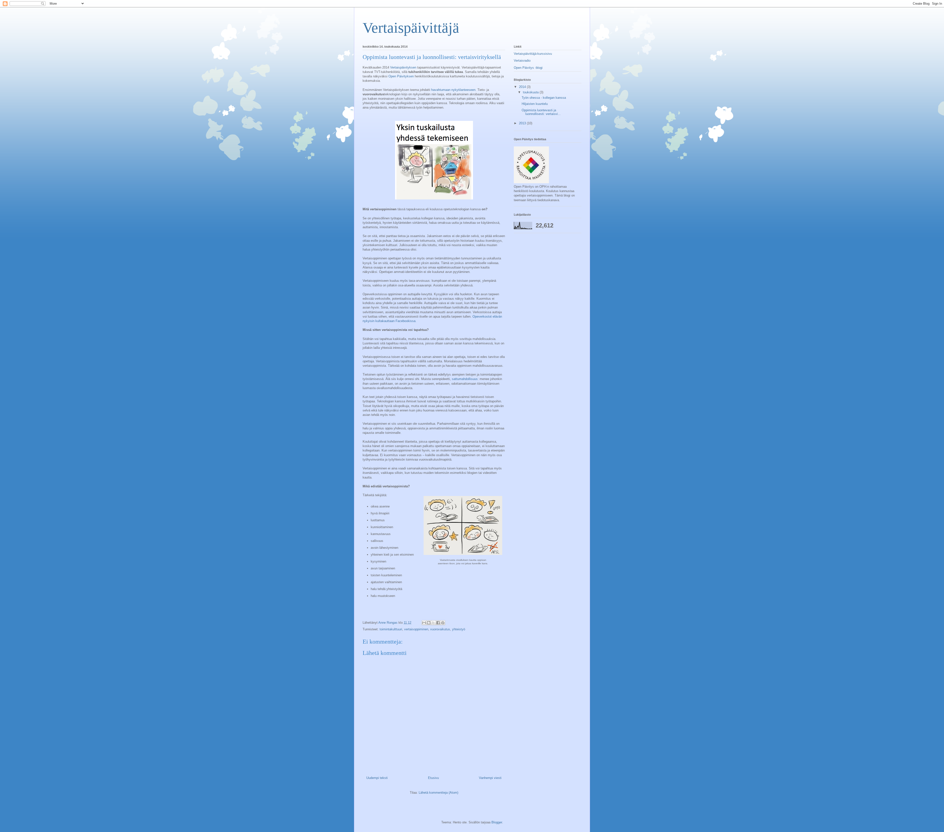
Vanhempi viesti (490, 778)
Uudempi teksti (377, 778)
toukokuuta (531, 92)
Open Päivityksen (401, 76)
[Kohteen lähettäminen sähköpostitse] (424, 622)
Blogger (496, 822)
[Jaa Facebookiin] (438, 622)
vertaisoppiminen (416, 629)
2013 (523, 123)
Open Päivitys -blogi (528, 68)
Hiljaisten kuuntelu (535, 104)
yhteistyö (458, 629)
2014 (523, 87)
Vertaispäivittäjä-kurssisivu (533, 54)
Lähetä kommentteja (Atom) (438, 792)
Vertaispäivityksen (403, 67)
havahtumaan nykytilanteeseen (453, 90)
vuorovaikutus (440, 629)
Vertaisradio (522, 60)
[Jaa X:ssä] (433, 622)
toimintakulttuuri (391, 629)
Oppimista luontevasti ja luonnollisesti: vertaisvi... (541, 112)
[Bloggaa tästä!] (428, 622)
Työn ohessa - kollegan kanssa (544, 97)
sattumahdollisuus (465, 379)
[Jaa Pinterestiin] (442, 622)
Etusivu (433, 778)
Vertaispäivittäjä (411, 28)
